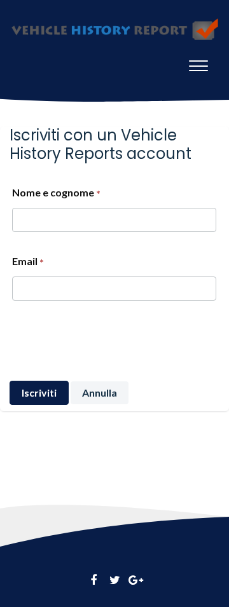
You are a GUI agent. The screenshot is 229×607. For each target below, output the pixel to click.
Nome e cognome (53, 192)
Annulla (99, 392)
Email (25, 261)
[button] (198, 62)
